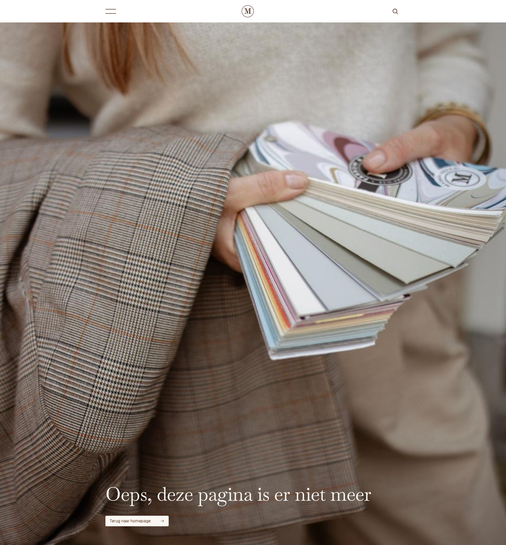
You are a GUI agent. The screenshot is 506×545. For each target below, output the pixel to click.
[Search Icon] (395, 11)
